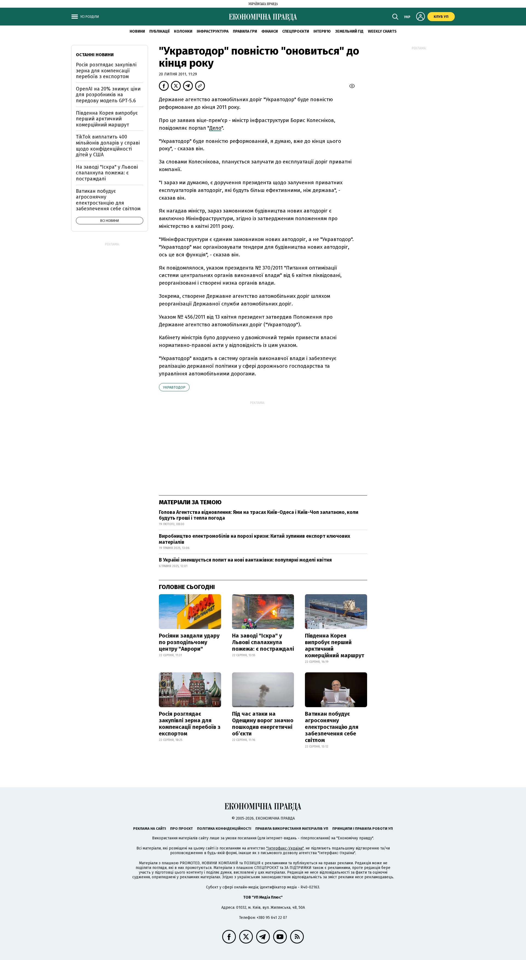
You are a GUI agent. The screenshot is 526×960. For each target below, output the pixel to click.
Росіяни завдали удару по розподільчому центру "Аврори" (189, 642)
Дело (215, 128)
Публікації (159, 31)
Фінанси (269, 31)
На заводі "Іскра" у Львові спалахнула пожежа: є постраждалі (263, 642)
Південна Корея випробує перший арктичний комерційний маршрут (334, 645)
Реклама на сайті (149, 828)
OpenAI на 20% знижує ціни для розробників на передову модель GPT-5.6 (108, 95)
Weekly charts (382, 31)
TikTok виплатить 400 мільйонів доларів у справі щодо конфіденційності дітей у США (108, 146)
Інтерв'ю (322, 31)
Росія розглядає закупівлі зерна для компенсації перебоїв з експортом (190, 723)
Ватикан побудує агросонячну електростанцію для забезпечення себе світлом (331, 726)
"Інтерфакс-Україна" (285, 848)
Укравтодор (174, 387)
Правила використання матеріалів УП (291, 828)
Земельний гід (349, 31)
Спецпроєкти (295, 31)
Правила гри (245, 31)
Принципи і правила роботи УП (362, 828)
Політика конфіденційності (224, 828)
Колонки (183, 31)
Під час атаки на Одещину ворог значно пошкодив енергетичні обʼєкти (262, 723)
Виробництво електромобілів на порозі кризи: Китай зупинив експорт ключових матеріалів (254, 539)
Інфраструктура (212, 31)
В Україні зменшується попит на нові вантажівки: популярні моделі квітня (245, 560)
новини (137, 31)
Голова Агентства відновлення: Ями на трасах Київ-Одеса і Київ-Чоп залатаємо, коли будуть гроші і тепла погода (258, 515)
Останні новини (95, 54)
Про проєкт (181, 828)
